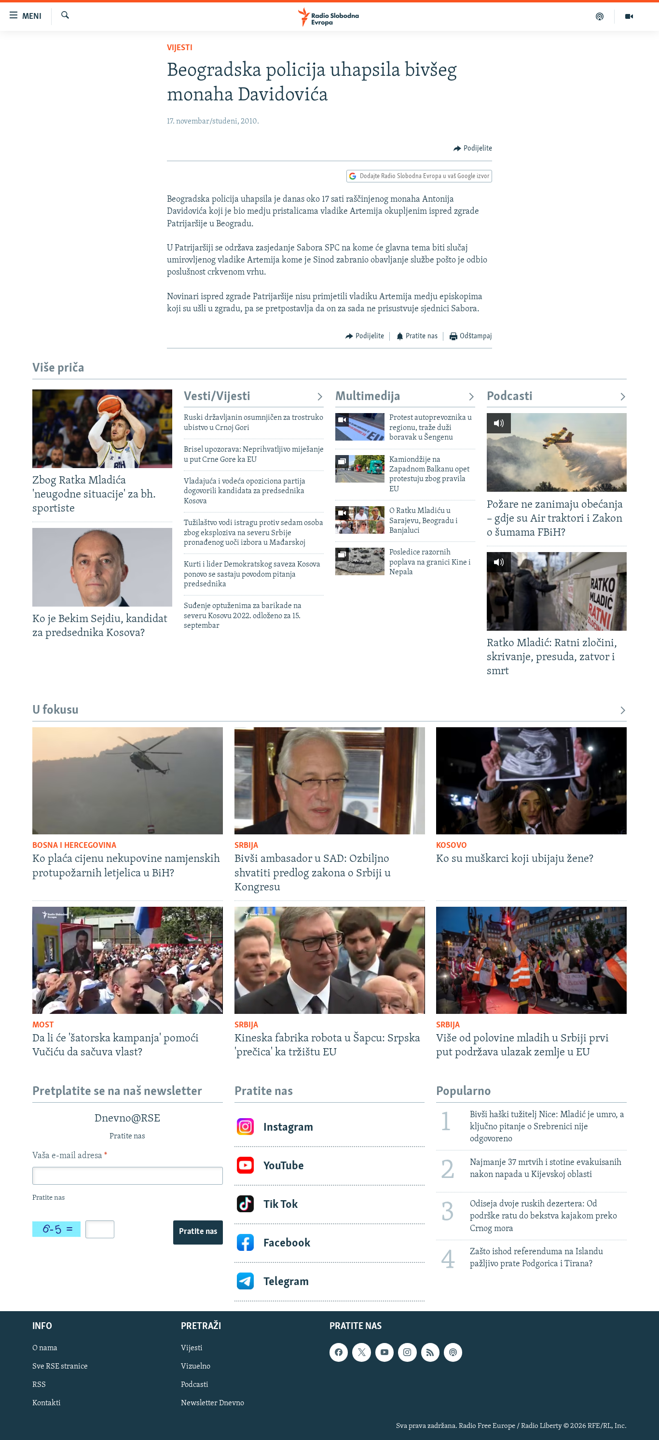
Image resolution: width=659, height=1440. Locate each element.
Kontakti (46, 1404)
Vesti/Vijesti (217, 396)
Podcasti (510, 396)
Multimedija (367, 396)
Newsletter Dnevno (212, 1404)
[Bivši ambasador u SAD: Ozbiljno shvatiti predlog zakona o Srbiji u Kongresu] (329, 780)
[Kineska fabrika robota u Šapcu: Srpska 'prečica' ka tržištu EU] (329, 960)
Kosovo (451, 846)
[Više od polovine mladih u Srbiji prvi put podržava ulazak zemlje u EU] (531, 960)
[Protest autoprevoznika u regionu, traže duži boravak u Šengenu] (359, 427)
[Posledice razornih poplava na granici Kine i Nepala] (359, 561)
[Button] (472, 148)
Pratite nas (198, 1232)
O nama (44, 1349)
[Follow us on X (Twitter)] (361, 1352)
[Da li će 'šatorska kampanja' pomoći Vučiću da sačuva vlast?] (127, 960)
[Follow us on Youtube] (384, 1352)
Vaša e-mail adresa (69, 1156)
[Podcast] (600, 16)
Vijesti (179, 48)
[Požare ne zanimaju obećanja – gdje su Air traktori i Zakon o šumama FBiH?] (557, 452)
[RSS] (430, 1352)
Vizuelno (195, 1367)
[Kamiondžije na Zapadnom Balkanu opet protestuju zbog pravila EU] (359, 469)
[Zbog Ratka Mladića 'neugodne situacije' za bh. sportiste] (102, 428)
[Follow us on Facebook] (339, 1352)
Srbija (246, 846)
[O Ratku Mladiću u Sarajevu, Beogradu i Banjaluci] (359, 520)
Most (43, 1025)
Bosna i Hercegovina (74, 846)
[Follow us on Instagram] (407, 1352)
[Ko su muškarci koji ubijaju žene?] (531, 780)
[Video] (629, 16)
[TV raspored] (453, 1352)
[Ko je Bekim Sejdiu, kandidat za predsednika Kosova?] (102, 567)
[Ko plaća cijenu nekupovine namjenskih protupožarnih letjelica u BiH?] (127, 780)
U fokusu (55, 710)
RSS (39, 1385)
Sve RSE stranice (60, 1367)
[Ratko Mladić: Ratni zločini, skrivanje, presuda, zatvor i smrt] (557, 591)
